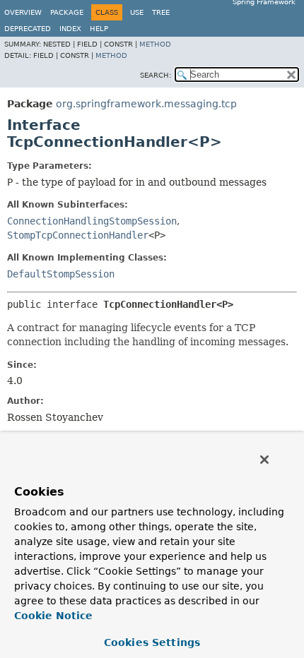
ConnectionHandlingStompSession (92, 221)
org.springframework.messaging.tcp (146, 103)
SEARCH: (155, 75)
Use (137, 12)
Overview (23, 12)
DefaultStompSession (61, 274)
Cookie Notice (53, 615)
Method (155, 44)
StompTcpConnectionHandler (77, 235)
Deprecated (27, 28)
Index (70, 28)
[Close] (264, 459)
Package (66, 12)
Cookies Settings (152, 642)
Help (99, 28)
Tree (161, 12)
